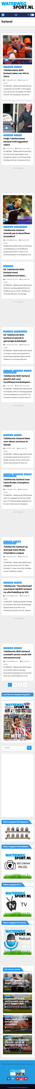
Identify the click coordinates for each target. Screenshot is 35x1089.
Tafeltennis (18, 66)
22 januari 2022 (11, 489)
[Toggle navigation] (16, 15)
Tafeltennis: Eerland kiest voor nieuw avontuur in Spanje (16, 441)
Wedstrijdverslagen (20, 226)
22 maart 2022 (10, 448)
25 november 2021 (12, 596)
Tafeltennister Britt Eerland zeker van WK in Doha (16, 73)
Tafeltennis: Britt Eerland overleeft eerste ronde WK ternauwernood (17, 654)
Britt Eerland (8, 370)
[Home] (2, 14)
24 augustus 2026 (13, 986)
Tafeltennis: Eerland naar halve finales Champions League (16, 482)
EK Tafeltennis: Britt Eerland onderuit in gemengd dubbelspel (14, 338)
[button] (28, 15)
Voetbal (7, 978)
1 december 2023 (11, 240)
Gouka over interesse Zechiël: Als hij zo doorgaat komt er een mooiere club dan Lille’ (17, 1044)
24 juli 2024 (9, 148)
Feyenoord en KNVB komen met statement (16, 1022)
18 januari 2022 (11, 556)
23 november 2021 (12, 661)
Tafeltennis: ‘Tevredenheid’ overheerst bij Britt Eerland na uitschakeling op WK (17, 589)
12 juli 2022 (9, 386)
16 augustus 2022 (11, 279)
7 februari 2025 (11, 80)
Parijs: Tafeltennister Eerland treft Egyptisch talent (15, 141)
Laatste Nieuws (8, 66)
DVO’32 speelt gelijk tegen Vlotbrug (16, 981)
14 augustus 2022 (11, 344)
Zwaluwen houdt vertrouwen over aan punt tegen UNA (17, 1001)
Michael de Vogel (23, 148)
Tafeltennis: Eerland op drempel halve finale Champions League (15, 549)
